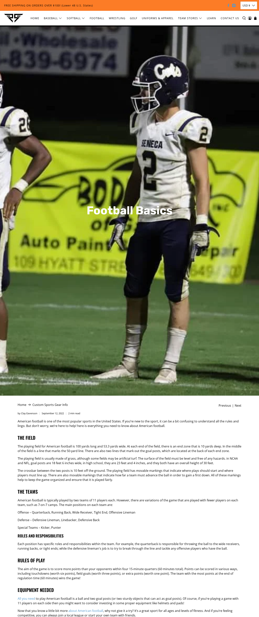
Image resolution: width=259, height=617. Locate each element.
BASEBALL (51, 18)
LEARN (211, 18)
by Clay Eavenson (27, 413)
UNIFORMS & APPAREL (157, 18)
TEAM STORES (188, 18)
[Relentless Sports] (13, 18)
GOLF (133, 18)
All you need (26, 598)
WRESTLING (117, 18)
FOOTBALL (97, 18)
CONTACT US (230, 18)
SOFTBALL (74, 18)
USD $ (246, 5)
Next (238, 405)
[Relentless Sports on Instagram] (234, 5)
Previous (225, 405)
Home (22, 404)
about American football (85, 611)
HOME (35, 18)
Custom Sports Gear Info (50, 404)
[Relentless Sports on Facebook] (228, 5)
